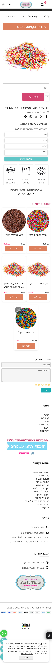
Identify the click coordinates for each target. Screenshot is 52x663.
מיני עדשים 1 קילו (26, 332)
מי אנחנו (24, 453)
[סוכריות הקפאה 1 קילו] (38, 280)
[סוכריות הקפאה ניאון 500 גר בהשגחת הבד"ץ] (14, 280)
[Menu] (48, 4)
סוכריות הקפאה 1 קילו (38, 283)
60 (48, 292)
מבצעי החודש (42, 424)
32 (24, 243)
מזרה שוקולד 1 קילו (14, 235)
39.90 (34, 341)
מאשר (26, 658)
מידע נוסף (44, 430)
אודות (46, 421)
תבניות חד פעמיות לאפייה (37, 501)
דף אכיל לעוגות (42, 497)
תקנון (46, 427)
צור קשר (45, 507)
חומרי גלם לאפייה (41, 491)
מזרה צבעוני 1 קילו (38, 235)
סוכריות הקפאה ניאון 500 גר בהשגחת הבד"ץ (14, 285)
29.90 (46, 243)
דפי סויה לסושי (42, 485)
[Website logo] (26, 4)
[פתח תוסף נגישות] (49, 635)
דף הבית (45, 418)
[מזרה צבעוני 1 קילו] (38, 231)
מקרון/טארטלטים (41, 488)
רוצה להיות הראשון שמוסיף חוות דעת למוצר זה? (27, 107)
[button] (38, 248)
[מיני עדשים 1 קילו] (26, 329)
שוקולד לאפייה (42, 478)
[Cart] (42, 4)
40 (24, 292)
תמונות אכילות (42, 481)
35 (6, 292)
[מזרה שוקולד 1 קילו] (14, 231)
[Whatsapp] (4, 4)
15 (47, 88)
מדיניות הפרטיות (27, 653)
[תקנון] (27, 448)
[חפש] (10, 4)
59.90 (31, 292)
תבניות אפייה (43, 504)
